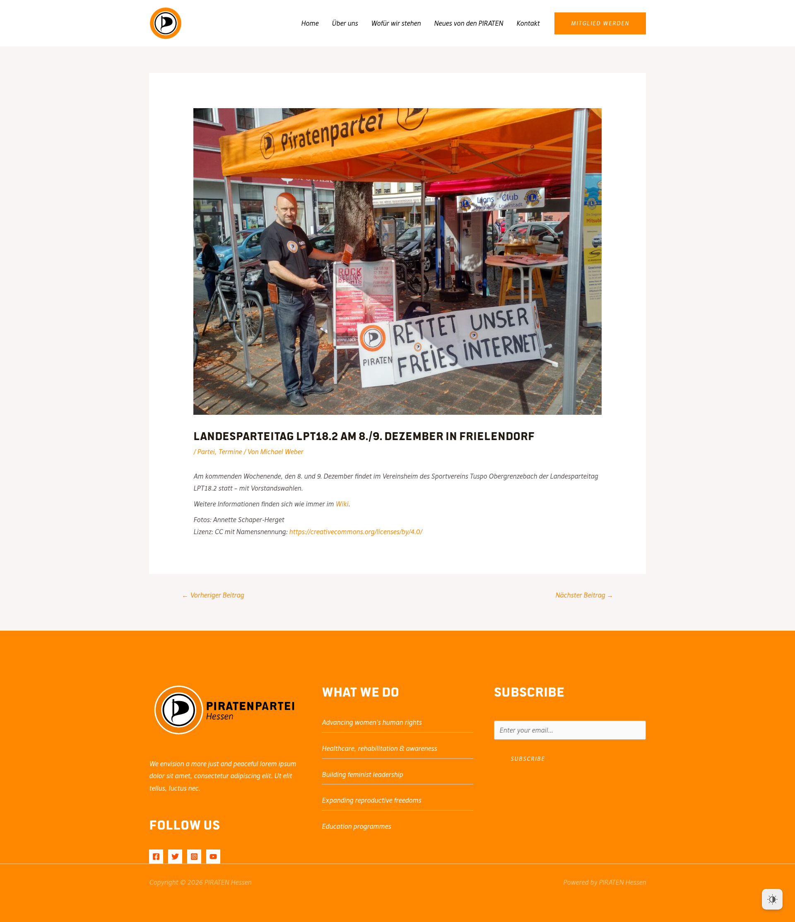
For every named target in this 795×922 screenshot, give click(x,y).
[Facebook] (156, 856)
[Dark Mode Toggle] (772, 899)
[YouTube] (213, 856)
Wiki (341, 504)
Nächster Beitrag (584, 595)
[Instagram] (194, 856)
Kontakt (528, 23)
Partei (205, 452)
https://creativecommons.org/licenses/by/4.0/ (355, 532)
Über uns (345, 23)
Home (309, 23)
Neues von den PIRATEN (468, 23)
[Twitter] (175, 856)
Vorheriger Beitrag (213, 595)
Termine (230, 452)
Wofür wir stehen (396, 23)
